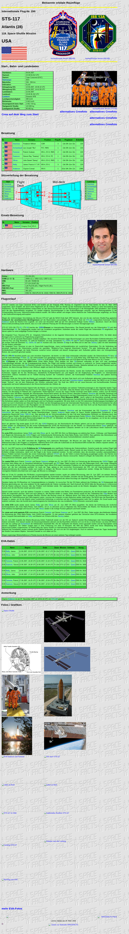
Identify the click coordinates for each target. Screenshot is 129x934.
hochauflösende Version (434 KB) (97, 58)
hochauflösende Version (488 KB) (63, 58)
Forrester (16, 152)
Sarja (105, 493)
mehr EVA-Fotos (12, 908)
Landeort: (6, 97)
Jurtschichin (6, 412)
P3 (67, 341)
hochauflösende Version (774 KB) (105, 109)
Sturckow (16, 144)
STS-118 (89, 320)
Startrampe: (6, 80)
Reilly (15, 164)
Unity (30, 516)
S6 (41, 343)
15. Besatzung (46, 416)
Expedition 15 (105, 410)
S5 (35, 343)
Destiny (94, 343)
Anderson (16, 169)
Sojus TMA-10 (25, 414)
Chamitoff (16, 226)
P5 (72, 341)
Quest (104, 426)
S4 (27, 327)
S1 (27, 343)
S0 (65, 343)
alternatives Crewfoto (73, 111)
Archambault (17, 148)
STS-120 (54, 599)
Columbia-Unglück (76, 380)
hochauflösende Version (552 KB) (105, 265)
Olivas (15, 160)
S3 (20, 327)
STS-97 (56, 454)
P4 (69, 341)
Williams (90, 198)
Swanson (16, 156)
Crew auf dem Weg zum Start (20, 114)
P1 (64, 341)
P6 (103, 329)
